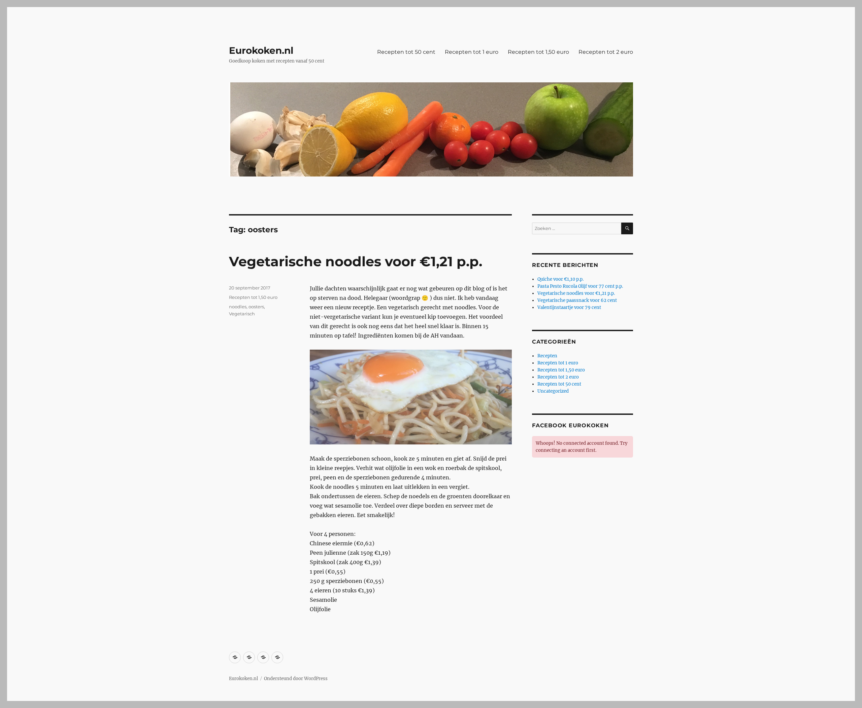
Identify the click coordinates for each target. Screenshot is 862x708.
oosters (256, 306)
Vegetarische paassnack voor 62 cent (577, 300)
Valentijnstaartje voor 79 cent (569, 307)
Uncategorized (553, 391)
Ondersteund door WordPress (296, 678)
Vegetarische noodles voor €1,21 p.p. (355, 261)
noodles (237, 306)
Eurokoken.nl (261, 50)
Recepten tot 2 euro (605, 52)
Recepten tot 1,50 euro (538, 52)
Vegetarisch (242, 313)
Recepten (547, 356)
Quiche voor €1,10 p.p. (560, 279)
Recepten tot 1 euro (471, 52)
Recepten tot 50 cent (406, 52)
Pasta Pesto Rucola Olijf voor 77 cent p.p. (580, 286)
